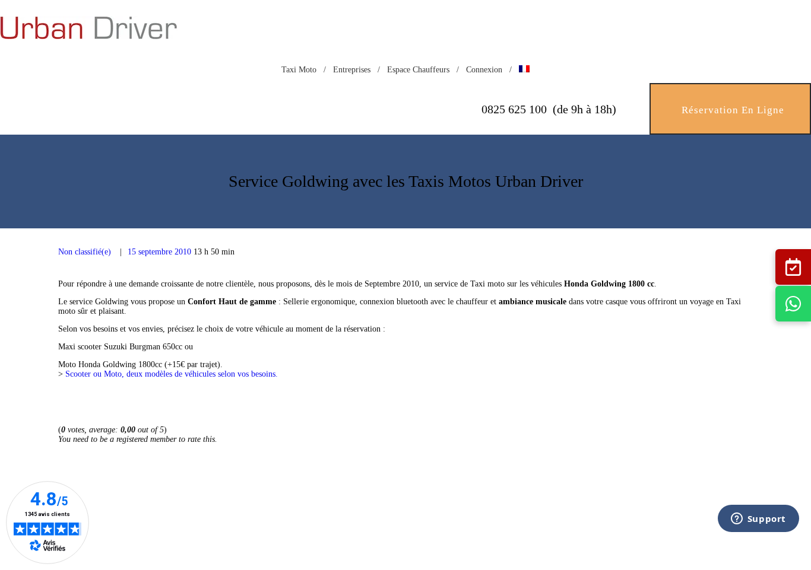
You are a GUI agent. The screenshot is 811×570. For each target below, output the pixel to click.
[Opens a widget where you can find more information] (758, 534)
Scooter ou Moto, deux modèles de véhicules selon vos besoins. (171, 374)
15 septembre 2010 (159, 251)
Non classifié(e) (84, 251)
